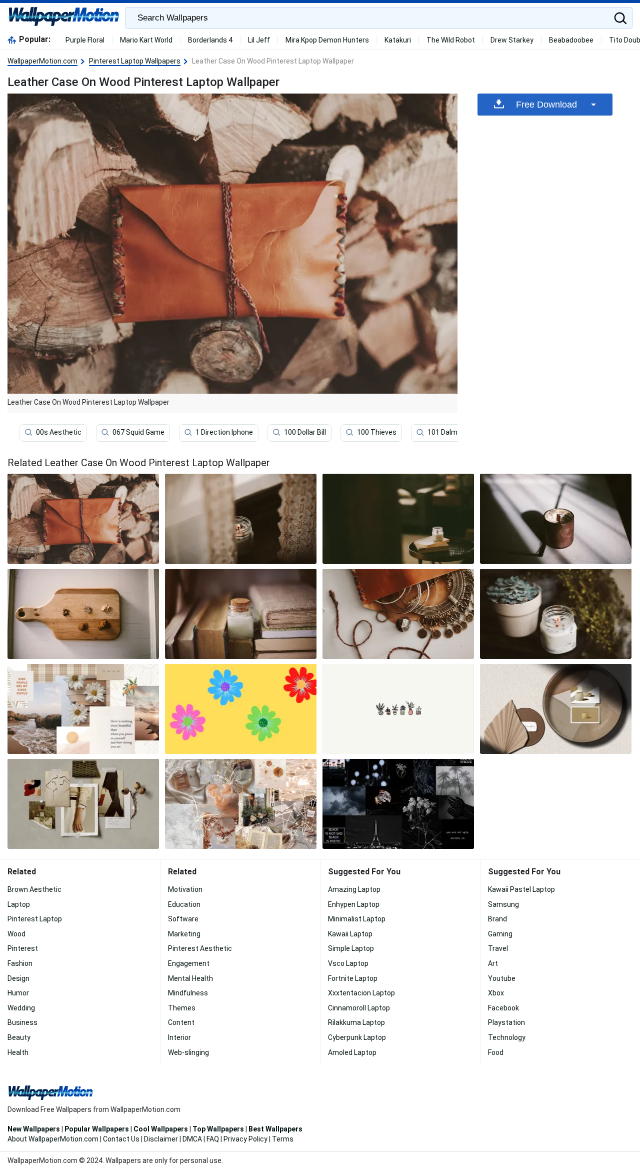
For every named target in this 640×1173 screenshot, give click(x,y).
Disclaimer (161, 1139)
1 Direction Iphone (224, 432)
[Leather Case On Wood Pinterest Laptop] (83, 519)
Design (19, 978)
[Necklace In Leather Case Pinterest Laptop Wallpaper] (398, 614)
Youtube (502, 978)
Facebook (503, 1008)
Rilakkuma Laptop (356, 1022)
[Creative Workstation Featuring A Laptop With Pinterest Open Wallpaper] (83, 804)
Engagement (189, 963)
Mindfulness (188, 993)
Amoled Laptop (352, 1052)
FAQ (212, 1139)
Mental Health (190, 978)
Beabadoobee (571, 40)
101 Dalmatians (453, 432)
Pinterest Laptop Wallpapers (134, 61)
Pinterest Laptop (35, 919)
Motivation (185, 889)
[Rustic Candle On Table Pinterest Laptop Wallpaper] (556, 519)
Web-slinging (188, 1052)
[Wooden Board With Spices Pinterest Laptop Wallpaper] (83, 614)
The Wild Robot (450, 40)
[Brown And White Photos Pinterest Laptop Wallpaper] (83, 709)
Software (183, 919)
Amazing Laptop (354, 889)
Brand (497, 919)
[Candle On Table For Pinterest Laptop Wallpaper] (398, 519)
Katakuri (397, 40)
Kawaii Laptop (350, 934)
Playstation (506, 1022)
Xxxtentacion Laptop (361, 993)
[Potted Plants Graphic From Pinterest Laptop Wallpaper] (398, 709)
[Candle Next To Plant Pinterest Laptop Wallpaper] (556, 614)
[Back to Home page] (64, 18)
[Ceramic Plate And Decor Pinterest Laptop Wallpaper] (556, 709)
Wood (17, 934)
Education (184, 904)
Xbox (496, 993)
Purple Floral (85, 40)
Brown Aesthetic (35, 889)
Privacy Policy (246, 1139)
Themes (182, 1008)
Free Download (546, 105)
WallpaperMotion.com (43, 61)
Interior (179, 1037)
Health (18, 1052)
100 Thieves (376, 432)
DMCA (192, 1139)
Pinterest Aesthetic (200, 948)
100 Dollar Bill (305, 432)
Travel (498, 948)
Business (23, 1022)
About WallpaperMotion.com (53, 1139)
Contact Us (121, 1139)
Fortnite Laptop (353, 978)
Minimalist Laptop (357, 919)
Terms (283, 1139)
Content (181, 1022)
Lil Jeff (259, 40)
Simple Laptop (351, 948)
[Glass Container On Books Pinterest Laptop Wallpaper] (240, 614)
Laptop (19, 904)
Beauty (19, 1037)
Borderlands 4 (210, 40)
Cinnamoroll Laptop (359, 1008)
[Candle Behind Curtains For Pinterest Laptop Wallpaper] (240, 519)
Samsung (503, 904)
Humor (18, 993)
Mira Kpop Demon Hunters (327, 40)
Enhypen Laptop (354, 904)
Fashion (20, 963)
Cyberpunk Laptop (357, 1037)
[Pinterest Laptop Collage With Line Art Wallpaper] (240, 804)
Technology (507, 1037)
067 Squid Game (138, 432)
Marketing (184, 934)
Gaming (500, 934)
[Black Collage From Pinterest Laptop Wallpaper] (398, 804)
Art (493, 963)
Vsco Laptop (348, 963)
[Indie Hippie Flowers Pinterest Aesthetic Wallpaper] (240, 709)
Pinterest (23, 948)
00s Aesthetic (59, 432)
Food (496, 1052)
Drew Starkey (512, 40)
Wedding (21, 1008)
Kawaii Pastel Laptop (521, 889)
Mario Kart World (146, 40)
